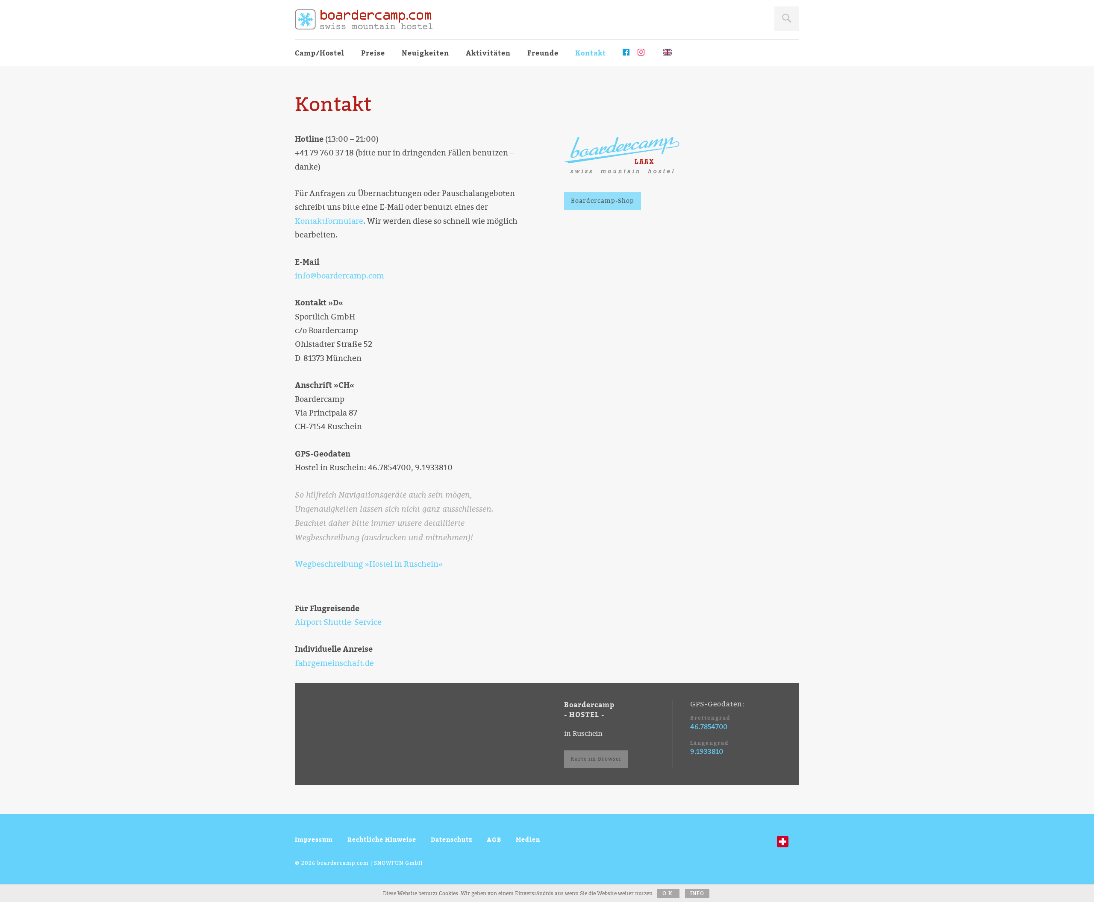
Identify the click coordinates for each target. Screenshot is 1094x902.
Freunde (543, 52)
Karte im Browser (596, 759)
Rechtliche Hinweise (381, 839)
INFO (697, 893)
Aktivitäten (488, 52)
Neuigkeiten (425, 52)
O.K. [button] (668, 893)
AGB (494, 839)
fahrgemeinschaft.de (334, 663)
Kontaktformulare (329, 221)
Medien (528, 839)
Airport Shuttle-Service (338, 622)
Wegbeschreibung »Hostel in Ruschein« (369, 564)
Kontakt (590, 52)
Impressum (314, 839)
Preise (373, 52)
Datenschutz (451, 839)
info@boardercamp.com (339, 276)
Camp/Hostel (319, 52)
